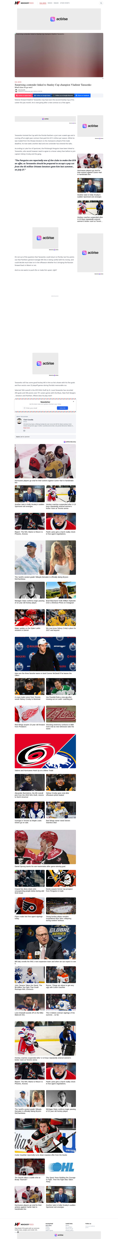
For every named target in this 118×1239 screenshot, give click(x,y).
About (67, 1225)
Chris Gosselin (21, 90)
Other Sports (49, 1230)
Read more (26, 428)
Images (48, 1229)
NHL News (49, 1225)
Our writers (69, 1227)
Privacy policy (69, 1230)
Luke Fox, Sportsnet (24, 436)
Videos (47, 1227)
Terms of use (69, 1229)
